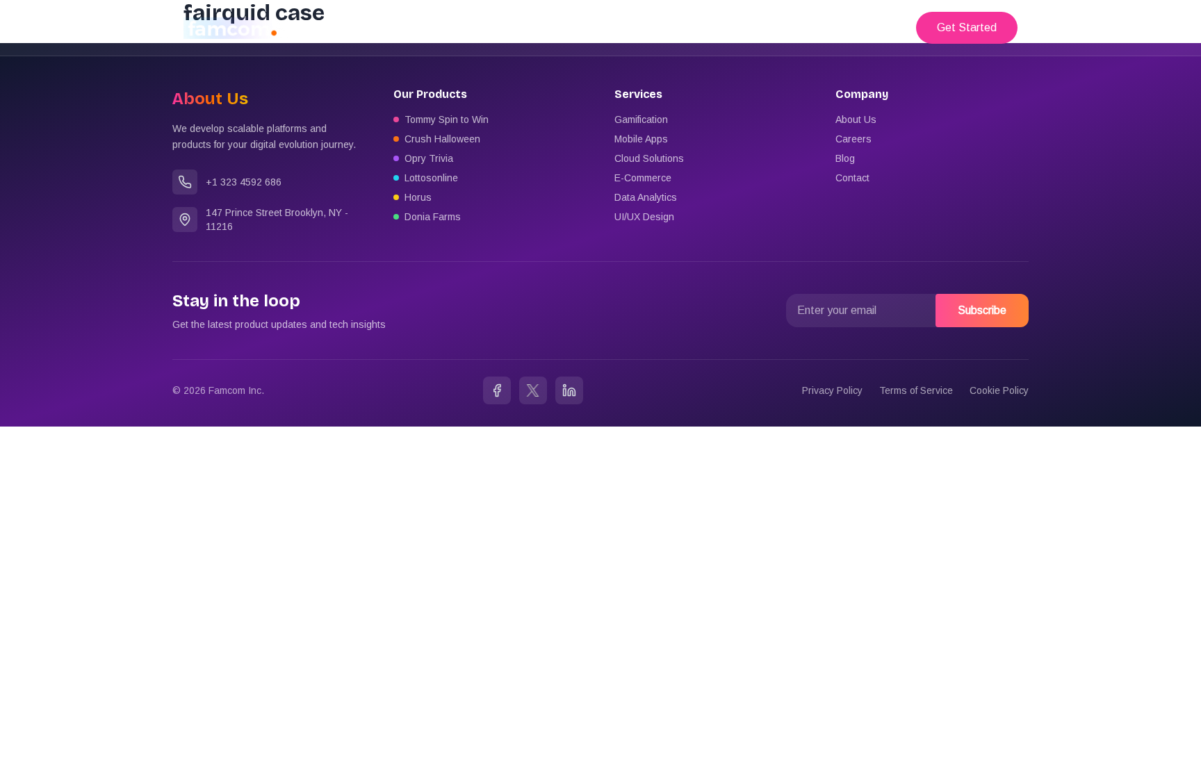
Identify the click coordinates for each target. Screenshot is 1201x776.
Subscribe (982, 310)
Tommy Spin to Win (447, 119)
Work (813, 27)
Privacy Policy (832, 390)
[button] (967, 28)
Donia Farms (433, 216)
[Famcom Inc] (235, 28)
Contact (852, 177)
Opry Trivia (429, 158)
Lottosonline (431, 177)
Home (711, 27)
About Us (855, 119)
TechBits (869, 27)
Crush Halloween (442, 139)
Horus (418, 197)
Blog (845, 158)
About (763, 27)
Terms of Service (916, 390)
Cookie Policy (999, 390)
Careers (853, 139)
